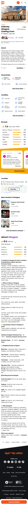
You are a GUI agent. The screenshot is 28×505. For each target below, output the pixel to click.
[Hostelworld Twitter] (8, 462)
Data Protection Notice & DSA (9, 490)
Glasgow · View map (9, 33)
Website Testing (20, 494)
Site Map (8, 497)
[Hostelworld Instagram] (12, 462)
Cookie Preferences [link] (17, 497)
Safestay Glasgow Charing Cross (16, 336)
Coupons (6, 494)
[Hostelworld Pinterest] (19, 462)
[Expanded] (3, 442)
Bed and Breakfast (20, 472)
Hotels (12, 472)
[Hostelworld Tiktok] (23, 462)
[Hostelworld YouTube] (16, 462)
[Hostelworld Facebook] (5, 462)
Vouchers (12, 494)
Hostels (8, 472)
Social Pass (14, 476)
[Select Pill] (18, 2)
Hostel (3, 24)
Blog (4, 472)
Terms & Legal (22, 490)
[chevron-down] (15, 242)
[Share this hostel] (25, 22)
